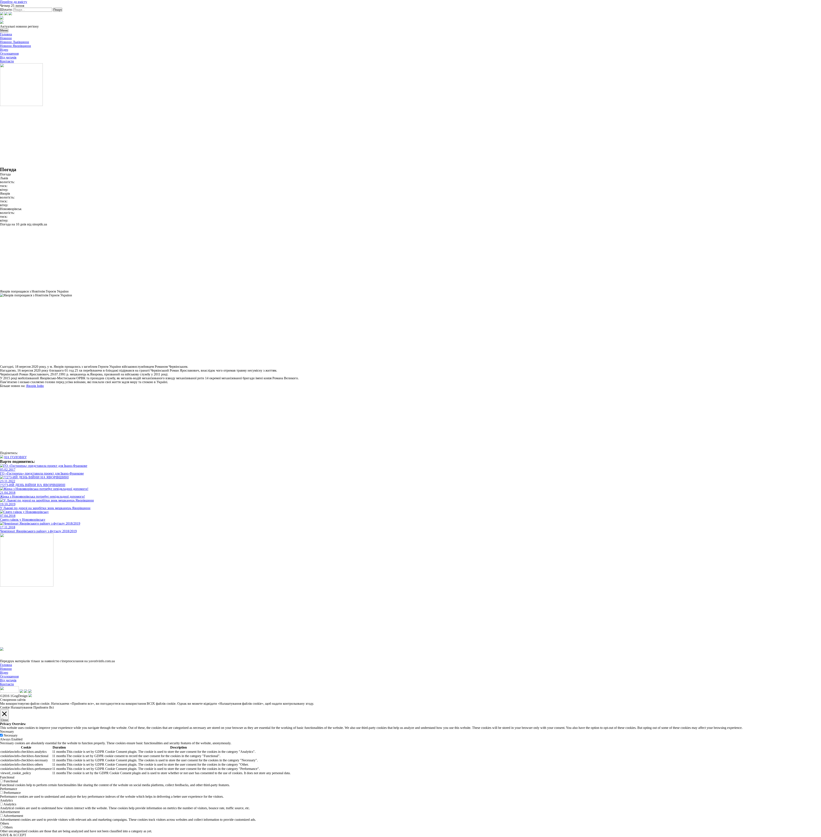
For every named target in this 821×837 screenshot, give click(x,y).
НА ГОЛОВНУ (15, 457)
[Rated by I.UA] (9, 691)
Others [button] (4, 823)
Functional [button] (7, 777)
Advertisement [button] (10, 812)
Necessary (11, 735)
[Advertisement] (128, 137)
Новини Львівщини (14, 42)
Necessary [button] (7, 731)
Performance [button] (8, 789)
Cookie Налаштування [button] (16, 707)
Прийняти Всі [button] (43, 707)
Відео (4, 49)
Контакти (7, 61)
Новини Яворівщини (15, 46)
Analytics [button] (6, 800)
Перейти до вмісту (13, 2)
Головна (6, 34)
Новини (6, 38)
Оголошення (9, 53)
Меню (4, 30)
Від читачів (8, 57)
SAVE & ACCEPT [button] (13, 835)
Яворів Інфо (35, 386)
